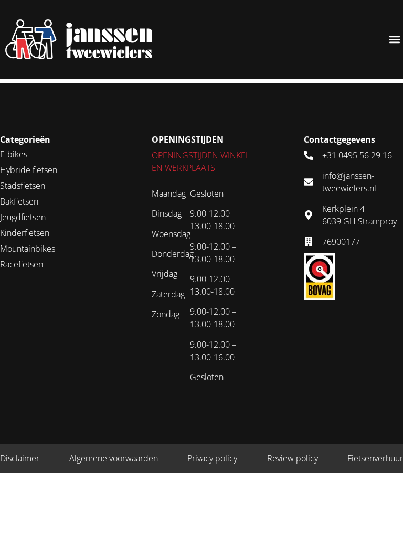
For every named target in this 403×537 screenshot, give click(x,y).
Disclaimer (19, 458)
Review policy (292, 458)
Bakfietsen (19, 201)
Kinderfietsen (24, 233)
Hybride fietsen (28, 170)
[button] (394, 39)
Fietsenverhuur (375, 458)
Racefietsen (21, 264)
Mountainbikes (27, 248)
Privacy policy (212, 458)
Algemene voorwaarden (113, 458)
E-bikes (13, 154)
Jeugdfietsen (23, 217)
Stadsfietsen (22, 185)
